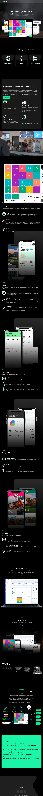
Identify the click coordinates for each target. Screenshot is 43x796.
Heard (19, 795)
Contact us (7, 97)
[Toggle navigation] (39, 2)
